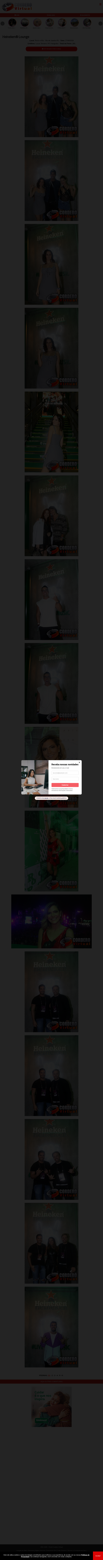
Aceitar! (97, 1556)
